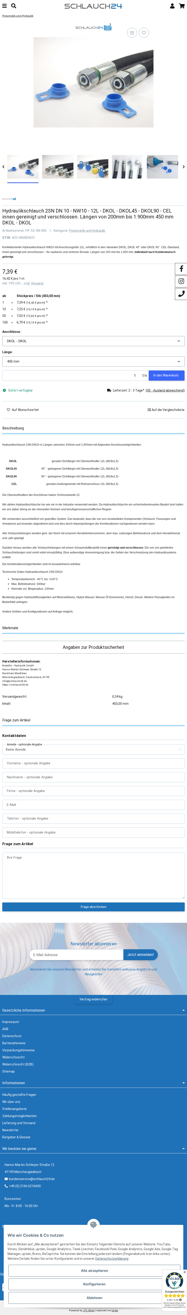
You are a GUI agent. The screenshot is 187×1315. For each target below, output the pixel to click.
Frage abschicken (93, 907)
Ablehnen (94, 1298)
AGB (5, 1029)
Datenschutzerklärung (111, 1258)
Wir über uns (11, 1102)
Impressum (10, 1022)
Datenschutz (12, 1036)
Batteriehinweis (14, 1043)
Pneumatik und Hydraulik (87, 230)
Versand (37, 283)
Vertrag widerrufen (93, 999)
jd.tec (115, 1310)
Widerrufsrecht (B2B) (18, 1064)
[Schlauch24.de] (93, 6)
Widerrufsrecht (13, 1057)
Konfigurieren (94, 1284)
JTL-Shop (88, 1310)
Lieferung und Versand (18, 1123)
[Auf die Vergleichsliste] (132, 33)
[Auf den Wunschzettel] (144, 33)
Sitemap (8, 1071)
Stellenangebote (14, 1109)
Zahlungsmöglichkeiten (19, 1116)
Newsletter (10, 1130)
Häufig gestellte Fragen (19, 1095)
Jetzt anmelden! (140, 954)
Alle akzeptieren (94, 1270)
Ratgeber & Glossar (16, 1137)
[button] (172, 6)
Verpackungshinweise (18, 1050)
